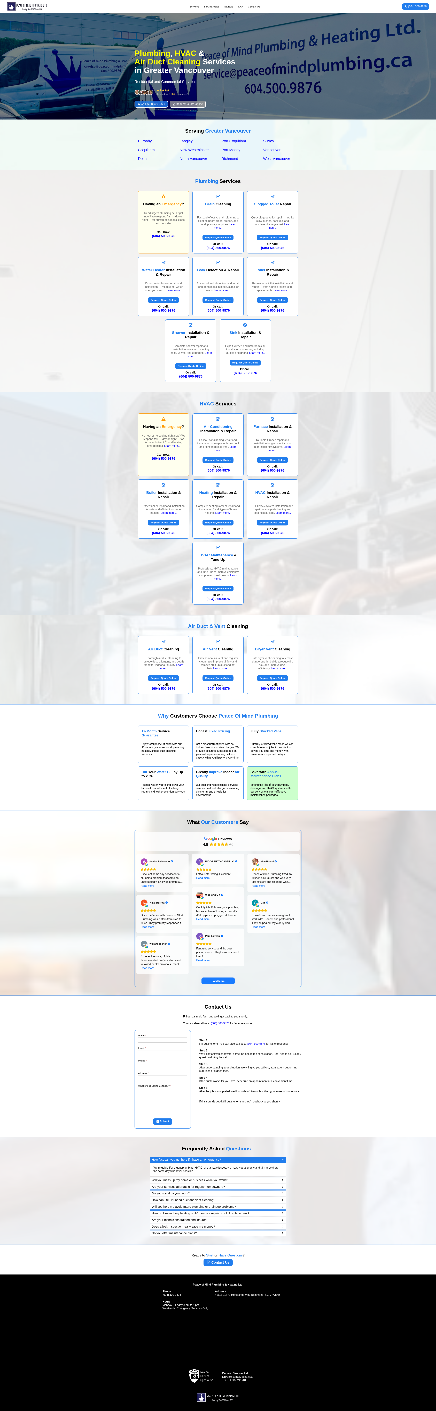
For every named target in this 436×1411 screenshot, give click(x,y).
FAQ (240, 6)
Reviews (228, 6)
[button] (218, 1159)
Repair (272, 204)
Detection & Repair (218, 270)
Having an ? (163, 204)
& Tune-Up (218, 557)
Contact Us (254, 6)
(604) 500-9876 (163, 236)
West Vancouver (276, 159)
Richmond (229, 159)
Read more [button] (147, 886)
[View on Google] (144, 861)
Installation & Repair (163, 272)
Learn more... (174, 290)
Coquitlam (146, 150)
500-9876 (218, 248)
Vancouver (272, 150)
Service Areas (211, 6)
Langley (186, 141)
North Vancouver (193, 159)
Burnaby (145, 141)
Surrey (268, 141)
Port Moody (230, 150)
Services (194, 6)
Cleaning (218, 204)
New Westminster (194, 150)
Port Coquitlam (233, 141)
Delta (142, 159)
